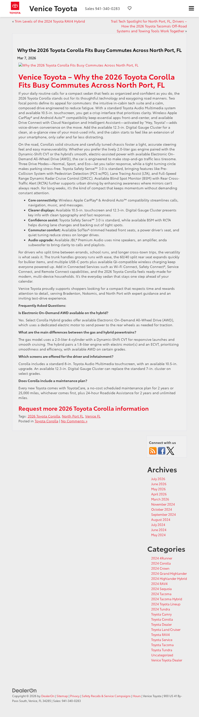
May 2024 (158, 535)
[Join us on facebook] (162, 450)
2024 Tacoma (161, 594)
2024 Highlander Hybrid (169, 578)
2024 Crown (160, 568)
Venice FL (92, 416)
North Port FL (72, 416)
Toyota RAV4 (160, 634)
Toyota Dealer (161, 624)
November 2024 (163, 504)
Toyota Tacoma (162, 644)
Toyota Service (161, 639)
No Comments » (74, 420)
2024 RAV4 (159, 583)
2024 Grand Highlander (169, 573)
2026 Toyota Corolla (44, 416)
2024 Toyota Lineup (165, 604)
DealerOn (47, 696)
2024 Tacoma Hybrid (166, 599)
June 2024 (158, 529)
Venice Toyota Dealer (166, 660)
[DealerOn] (24, 689)
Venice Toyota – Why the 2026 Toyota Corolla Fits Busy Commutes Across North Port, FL (96, 80)
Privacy (75, 696)
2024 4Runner (161, 558)
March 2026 (160, 499)
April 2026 (159, 494)
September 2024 (163, 514)
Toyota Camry (161, 614)
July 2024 (158, 524)
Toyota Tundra (161, 650)
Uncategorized (162, 655)
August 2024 (160, 519)
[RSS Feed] (153, 450)
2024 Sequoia (161, 588)
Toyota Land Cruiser (166, 629)
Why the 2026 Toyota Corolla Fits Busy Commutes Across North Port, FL (99, 49)
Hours (137, 696)
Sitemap (62, 696)
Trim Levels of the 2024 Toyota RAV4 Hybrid (50, 21)
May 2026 (158, 489)
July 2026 (158, 478)
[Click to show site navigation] (191, 8)
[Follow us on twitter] (170, 450)
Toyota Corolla (46, 420)
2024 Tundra (160, 609)
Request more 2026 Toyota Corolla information (83, 408)
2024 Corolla (161, 563)
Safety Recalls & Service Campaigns (106, 696)
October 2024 (161, 509)
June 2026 (158, 484)
